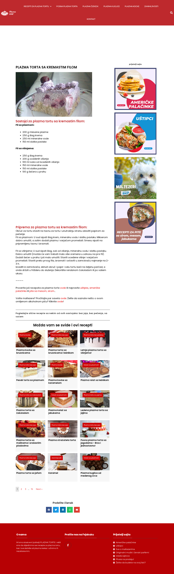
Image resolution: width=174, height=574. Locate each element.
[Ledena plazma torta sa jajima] (95, 398)
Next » (39, 489)
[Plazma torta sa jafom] (30, 461)
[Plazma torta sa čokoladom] (30, 398)
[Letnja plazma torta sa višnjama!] (95, 338)
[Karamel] (62, 461)
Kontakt (91, 19)
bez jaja (83, 313)
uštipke (84, 287)
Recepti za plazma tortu (36, 6)
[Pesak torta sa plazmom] (30, 368)
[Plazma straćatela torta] (62, 429)
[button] (171, 12)
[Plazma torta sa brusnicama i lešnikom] (62, 338)
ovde (63, 287)
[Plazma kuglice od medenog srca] (95, 461)
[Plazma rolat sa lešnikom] (95, 368)
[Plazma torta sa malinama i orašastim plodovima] (30, 429)
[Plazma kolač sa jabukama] (62, 398)
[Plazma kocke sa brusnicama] (30, 338)
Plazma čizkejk (90, 6)
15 (32, 489)
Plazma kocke (132, 6)
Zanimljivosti (151, 6)
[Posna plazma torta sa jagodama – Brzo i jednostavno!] (95, 429)
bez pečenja (96, 313)
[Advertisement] (63, 44)
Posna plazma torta (66, 6)
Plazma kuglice (111, 6)
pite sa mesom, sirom (41, 291)
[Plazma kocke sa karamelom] (62, 368)
